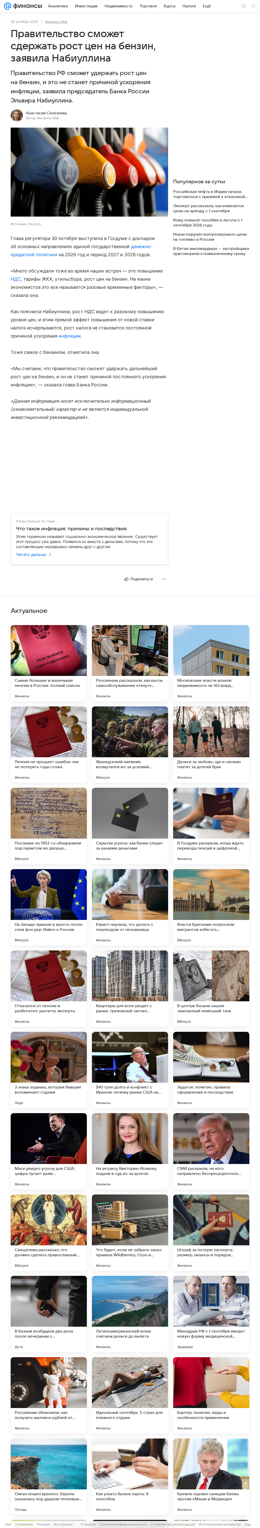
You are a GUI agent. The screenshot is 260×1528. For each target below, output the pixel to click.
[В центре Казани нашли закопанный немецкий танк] (211, 988)
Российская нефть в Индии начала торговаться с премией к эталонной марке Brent (209, 194)
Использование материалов (220, 1524)
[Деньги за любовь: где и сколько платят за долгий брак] (211, 744)
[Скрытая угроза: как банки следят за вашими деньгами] (130, 826)
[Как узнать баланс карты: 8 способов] (130, 1477)
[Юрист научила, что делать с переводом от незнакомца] (130, 907)
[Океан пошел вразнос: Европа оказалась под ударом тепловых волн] (49, 1477)
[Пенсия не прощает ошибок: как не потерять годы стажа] (49, 744)
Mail (8, 1524)
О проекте (88, 1524)
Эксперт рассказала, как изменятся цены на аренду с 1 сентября (208, 208)
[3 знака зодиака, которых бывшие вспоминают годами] (49, 1070)
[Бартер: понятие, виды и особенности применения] (211, 1395)
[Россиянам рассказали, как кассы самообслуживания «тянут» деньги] (130, 663)
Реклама (43, 1524)
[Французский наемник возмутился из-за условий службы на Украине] (130, 744)
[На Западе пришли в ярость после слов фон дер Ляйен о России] (49, 907)
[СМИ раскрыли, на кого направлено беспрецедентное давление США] (211, 1151)
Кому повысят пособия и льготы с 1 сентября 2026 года (207, 223)
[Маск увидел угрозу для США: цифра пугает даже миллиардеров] (49, 1151)
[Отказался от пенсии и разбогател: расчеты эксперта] (49, 988)
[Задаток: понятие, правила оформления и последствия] (211, 1070)
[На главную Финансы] (26, 6)
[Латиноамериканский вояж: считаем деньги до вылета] (130, 1314)
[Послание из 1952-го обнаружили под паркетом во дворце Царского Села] (49, 826)
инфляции (70, 336)
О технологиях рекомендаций (173, 1524)
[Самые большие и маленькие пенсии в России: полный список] (49, 663)
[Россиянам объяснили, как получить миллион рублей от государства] (49, 1395)
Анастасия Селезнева (46, 113)
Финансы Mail (56, 22)
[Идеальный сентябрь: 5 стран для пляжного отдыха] (130, 1395)
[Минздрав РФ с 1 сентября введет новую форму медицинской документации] (211, 1314)
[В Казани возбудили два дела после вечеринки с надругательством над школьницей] (49, 1314)
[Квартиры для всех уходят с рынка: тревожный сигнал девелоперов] (130, 988)
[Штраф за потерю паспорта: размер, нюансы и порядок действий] (211, 1232)
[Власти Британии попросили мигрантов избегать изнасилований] (211, 907)
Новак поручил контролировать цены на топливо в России (210, 237)
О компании (24, 1524)
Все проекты (63, 1524)
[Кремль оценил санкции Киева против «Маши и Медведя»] (211, 1477)
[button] (89, 173)
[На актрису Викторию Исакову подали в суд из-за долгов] (130, 1151)
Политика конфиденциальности (123, 1524)
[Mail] (7, 6)
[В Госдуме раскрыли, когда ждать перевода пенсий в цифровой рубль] (211, 826)
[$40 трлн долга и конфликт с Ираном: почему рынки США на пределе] (130, 1070)
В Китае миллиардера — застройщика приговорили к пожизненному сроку (211, 251)
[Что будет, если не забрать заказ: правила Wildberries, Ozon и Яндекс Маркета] (130, 1232)
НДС (16, 279)
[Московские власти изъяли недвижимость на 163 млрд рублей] (211, 663)
